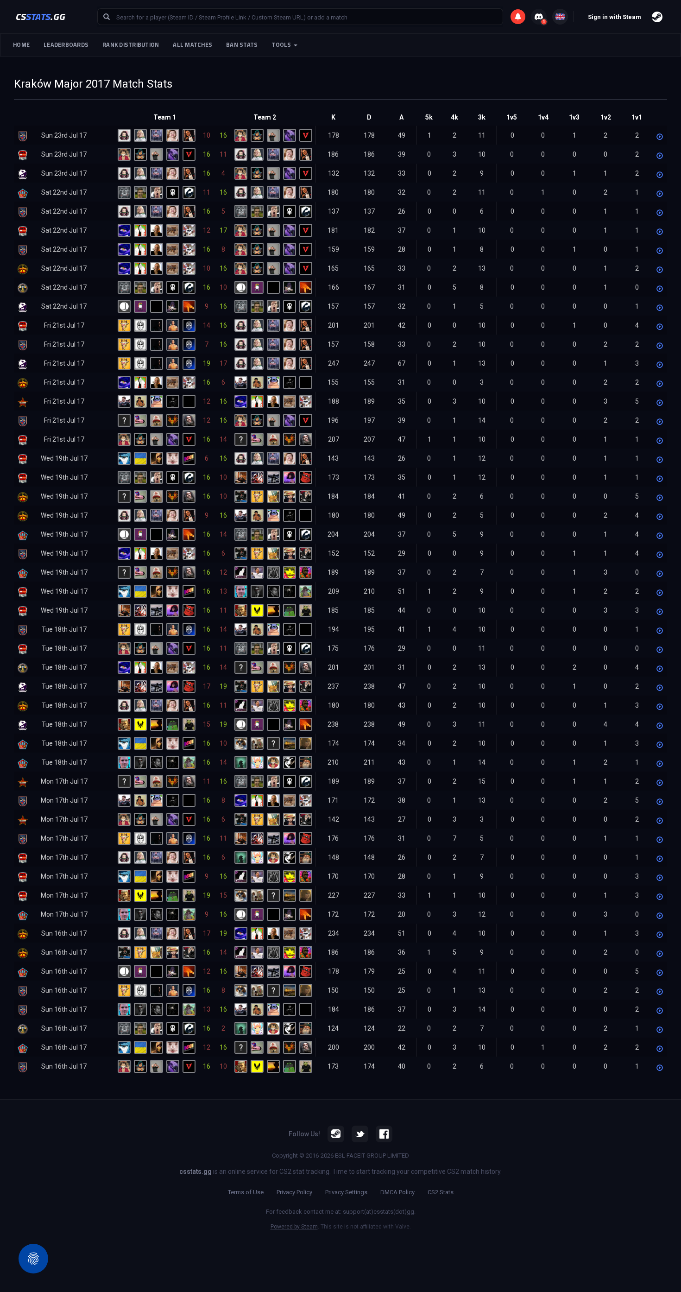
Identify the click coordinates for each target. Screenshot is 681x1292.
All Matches (192, 44)
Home (21, 44)
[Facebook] (384, 1134)
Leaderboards (66, 44)
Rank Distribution (130, 44)
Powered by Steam (294, 1226)
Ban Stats (242, 44)
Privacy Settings (346, 1192)
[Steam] (336, 1134)
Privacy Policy (294, 1192)
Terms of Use (246, 1192)
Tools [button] (282, 44)
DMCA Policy (397, 1192)
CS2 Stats (441, 1192)
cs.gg (40, 16)
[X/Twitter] (360, 1134)
